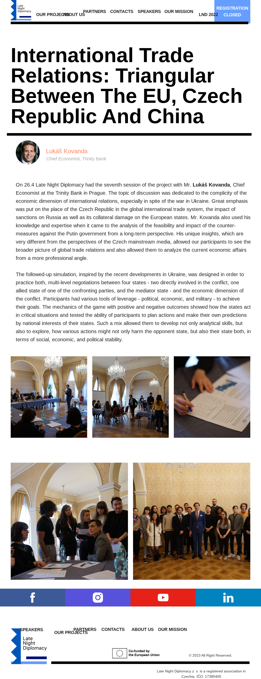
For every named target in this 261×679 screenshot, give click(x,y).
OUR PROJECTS (53, 14)
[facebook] (32, 597)
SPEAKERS (149, 11)
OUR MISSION (178, 11)
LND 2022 (208, 14)
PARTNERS (94, 11)
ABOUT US (74, 14)
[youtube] (163, 597)
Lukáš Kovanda (66, 151)
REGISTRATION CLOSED (232, 11)
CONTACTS (121, 11)
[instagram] (97, 597)
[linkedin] (228, 597)
